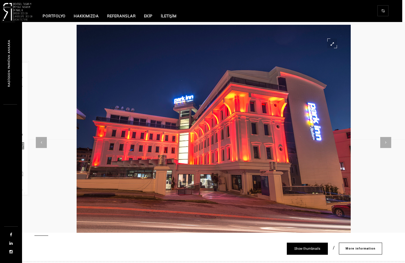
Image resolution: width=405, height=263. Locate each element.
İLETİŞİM (169, 16)
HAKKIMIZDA (86, 16)
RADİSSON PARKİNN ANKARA (9, 63)
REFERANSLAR (121, 16)
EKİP (148, 16)
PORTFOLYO (54, 16)
